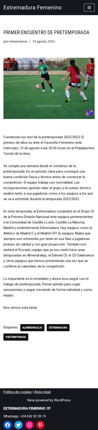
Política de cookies (17, 392)
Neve (31, 400)
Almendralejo (32, 327)
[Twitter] (18, 425)
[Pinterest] (40, 425)
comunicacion (18, 41)
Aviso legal (42, 392)
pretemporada (16, 337)
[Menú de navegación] (89, 7)
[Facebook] (7, 425)
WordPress (62, 400)
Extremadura (58, 327)
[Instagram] (29, 425)
